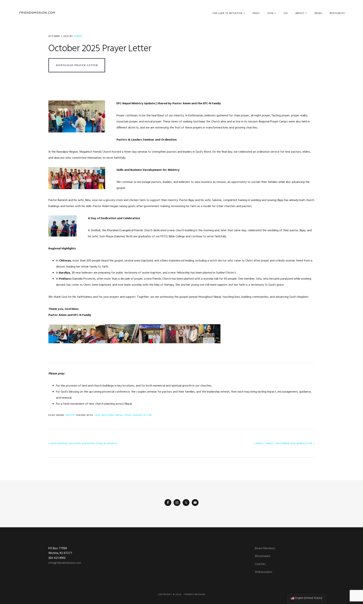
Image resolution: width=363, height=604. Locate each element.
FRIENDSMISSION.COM (37, 13)
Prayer (70, 415)
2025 (97, 415)
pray (128, 415)
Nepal (119, 415)
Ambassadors (263, 572)
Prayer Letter (142, 415)
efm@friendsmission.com (64, 563)
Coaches (260, 564)
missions (108, 415)
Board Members (265, 548)
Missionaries (262, 556)
